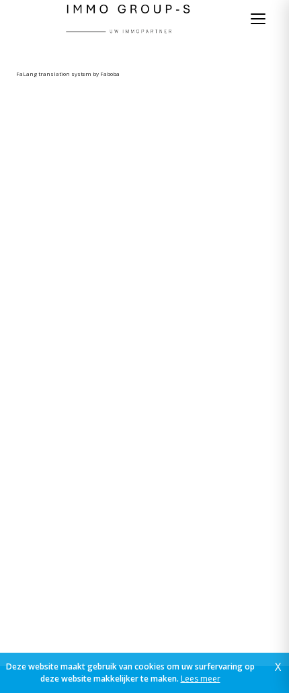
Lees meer (200, 678)
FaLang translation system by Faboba (68, 73)
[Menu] (258, 19)
